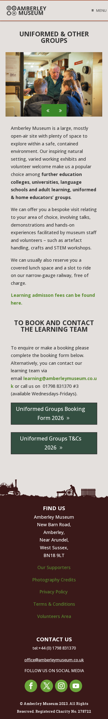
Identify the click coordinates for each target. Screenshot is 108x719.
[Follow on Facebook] (31, 686)
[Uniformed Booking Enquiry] (14, 386)
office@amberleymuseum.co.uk (54, 660)
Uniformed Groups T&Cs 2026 (50, 443)
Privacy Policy (54, 592)
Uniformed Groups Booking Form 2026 (50, 413)
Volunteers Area (54, 616)
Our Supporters (54, 567)
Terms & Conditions (54, 604)
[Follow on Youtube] (76, 686)
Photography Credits (54, 580)
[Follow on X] (46, 686)
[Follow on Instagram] (61, 686)
